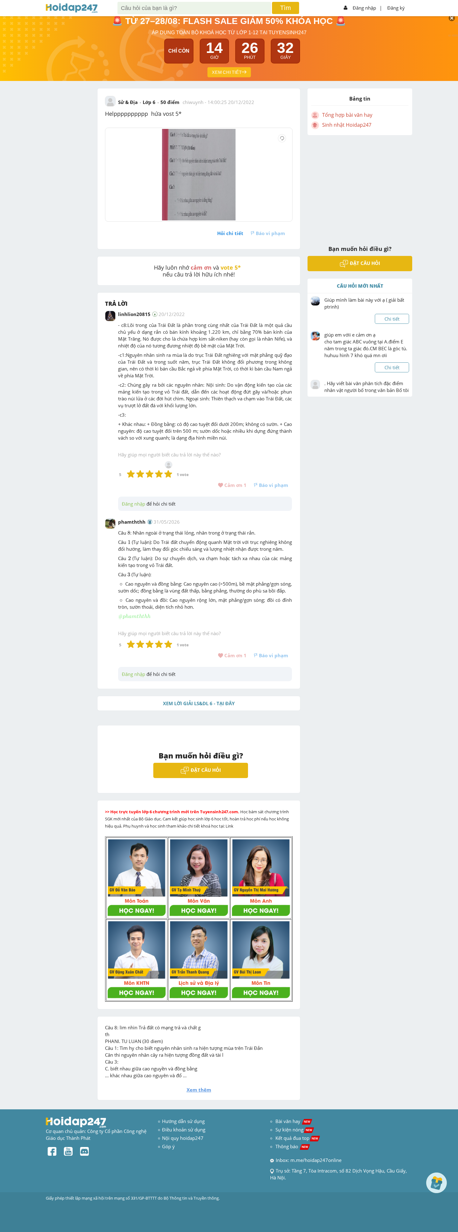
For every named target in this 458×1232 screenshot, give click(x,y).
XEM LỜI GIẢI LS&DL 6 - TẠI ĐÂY (199, 703)
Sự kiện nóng (293, 1129)
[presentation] (128, 533)
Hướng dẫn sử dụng (183, 1121)
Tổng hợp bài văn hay (347, 114)
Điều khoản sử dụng (183, 1129)
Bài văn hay (292, 1121)
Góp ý (168, 1146)
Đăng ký (396, 8)
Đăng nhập (364, 8)
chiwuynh (193, 102)
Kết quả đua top (296, 1138)
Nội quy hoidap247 (182, 1138)
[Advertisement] (360, 186)
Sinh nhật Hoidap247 (346, 124)
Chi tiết (391, 319)
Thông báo (291, 1146)
